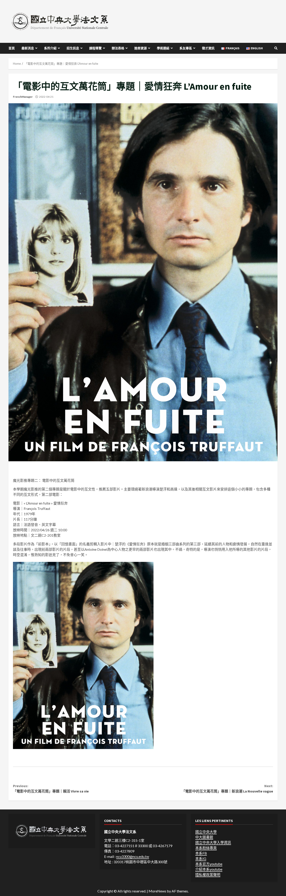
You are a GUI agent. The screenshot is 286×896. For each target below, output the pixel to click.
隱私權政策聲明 (207, 874)
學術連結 (163, 48)
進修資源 (140, 48)
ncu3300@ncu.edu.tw (132, 856)
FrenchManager (23, 96)
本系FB (201, 853)
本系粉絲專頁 (206, 848)
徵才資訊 (208, 48)
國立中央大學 (206, 832)
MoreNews (157, 891)
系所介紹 (50, 48)
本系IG (200, 858)
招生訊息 (73, 48)
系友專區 (185, 48)
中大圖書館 (204, 837)
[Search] (276, 48)
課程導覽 (95, 48)
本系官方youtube (208, 864)
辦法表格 (118, 48)
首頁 (11, 48)
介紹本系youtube (208, 869)
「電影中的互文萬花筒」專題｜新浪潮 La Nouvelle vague (227, 788)
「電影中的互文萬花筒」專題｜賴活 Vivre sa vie (51, 788)
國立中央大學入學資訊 (213, 842)
